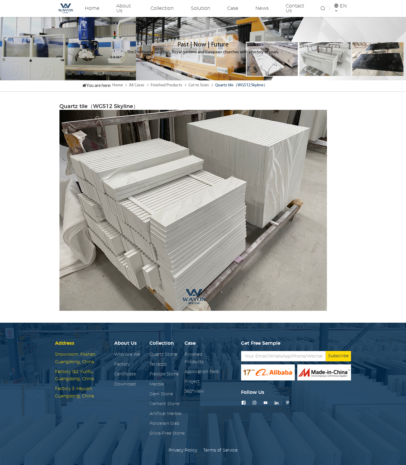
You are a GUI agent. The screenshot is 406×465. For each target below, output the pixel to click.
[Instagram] (254, 402)
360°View (194, 391)
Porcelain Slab (164, 424)
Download (125, 384)
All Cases (136, 85)
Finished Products (166, 85)
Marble (157, 384)
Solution (200, 8)
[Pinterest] (287, 402)
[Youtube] (265, 402)
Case (232, 8)
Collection (162, 8)
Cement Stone (165, 404)
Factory (122, 364)
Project (192, 382)
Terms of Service (220, 450)
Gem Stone (161, 394)
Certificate (125, 374)
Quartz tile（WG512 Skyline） (241, 85)
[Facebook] (243, 402)
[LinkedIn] (276, 402)
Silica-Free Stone (167, 433)
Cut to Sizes (198, 85)
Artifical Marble (165, 414)
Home (92, 8)
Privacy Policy (183, 450)
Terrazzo (158, 364)
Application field (201, 372)
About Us (123, 8)
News (262, 8)
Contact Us (295, 8)
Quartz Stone (163, 354)
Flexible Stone (164, 374)
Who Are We (127, 354)
